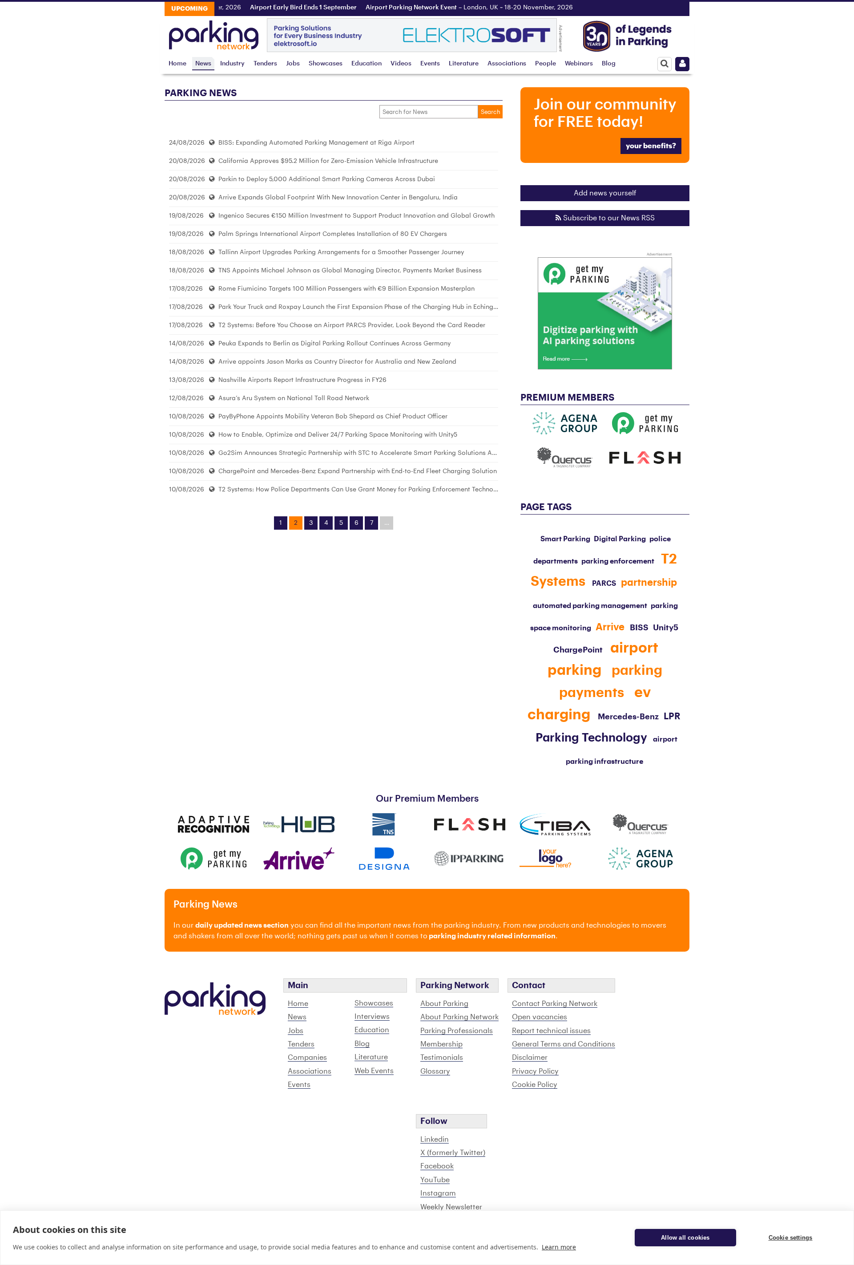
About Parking (444, 1003)
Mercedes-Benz (628, 717)
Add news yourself (605, 193)
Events (430, 63)
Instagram (438, 1193)
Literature (464, 63)
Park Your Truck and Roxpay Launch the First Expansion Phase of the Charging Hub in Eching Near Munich (374, 307)
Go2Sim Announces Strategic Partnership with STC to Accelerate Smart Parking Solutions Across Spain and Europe (390, 453)
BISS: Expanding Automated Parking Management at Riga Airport (316, 142)
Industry (232, 63)
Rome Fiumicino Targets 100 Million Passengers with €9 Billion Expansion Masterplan (346, 288)
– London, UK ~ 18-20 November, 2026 (452, 7)
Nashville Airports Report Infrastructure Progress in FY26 (302, 380)
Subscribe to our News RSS (608, 218)
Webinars (579, 63)
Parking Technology (591, 738)
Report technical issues (551, 1030)
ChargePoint (578, 650)
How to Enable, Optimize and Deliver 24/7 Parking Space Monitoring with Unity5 (337, 434)
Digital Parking (620, 539)
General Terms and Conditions (563, 1044)
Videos (401, 63)
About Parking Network (459, 1017)
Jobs (293, 63)
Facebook (437, 1166)
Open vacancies (539, 1017)
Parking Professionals (456, 1030)
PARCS (604, 583)
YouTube (435, 1180)
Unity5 (665, 628)
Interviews (372, 1016)
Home (177, 63)
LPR (672, 716)
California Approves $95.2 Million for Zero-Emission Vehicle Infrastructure (327, 161)
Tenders (265, 63)
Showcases (325, 63)
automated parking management (590, 605)
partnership (649, 583)
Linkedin (434, 1139)
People (545, 63)
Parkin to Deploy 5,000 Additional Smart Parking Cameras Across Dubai (326, 179)
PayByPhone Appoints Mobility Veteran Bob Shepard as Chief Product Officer (332, 416)
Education (366, 63)
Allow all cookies (685, 1237)
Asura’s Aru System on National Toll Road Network (293, 398)
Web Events (374, 1070)
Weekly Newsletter (451, 1207)
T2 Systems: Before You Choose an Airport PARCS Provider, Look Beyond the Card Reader (351, 325)
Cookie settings (791, 1237)
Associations (506, 63)
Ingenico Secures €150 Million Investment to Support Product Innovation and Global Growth (356, 215)
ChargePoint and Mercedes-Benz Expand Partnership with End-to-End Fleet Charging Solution (357, 471)
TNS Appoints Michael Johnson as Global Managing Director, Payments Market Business (349, 270)
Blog (609, 63)
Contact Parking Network (554, 1003)
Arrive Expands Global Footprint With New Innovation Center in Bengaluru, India (337, 197)
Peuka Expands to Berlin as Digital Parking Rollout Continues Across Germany (334, 343)
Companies (307, 1057)
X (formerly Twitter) (452, 1152)
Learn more (559, 1247)
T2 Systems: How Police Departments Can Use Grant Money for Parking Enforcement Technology (361, 489)
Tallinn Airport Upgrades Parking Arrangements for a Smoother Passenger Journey (340, 252)
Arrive (610, 627)
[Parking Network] (213, 32)
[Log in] (682, 64)
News (203, 63)
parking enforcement (617, 561)
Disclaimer (530, 1057)
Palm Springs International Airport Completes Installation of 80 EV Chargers (332, 234)
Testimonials (441, 1057)
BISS (639, 628)
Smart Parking (565, 539)
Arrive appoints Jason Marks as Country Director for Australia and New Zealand (336, 361)
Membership (441, 1044)
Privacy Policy (535, 1071)
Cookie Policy (534, 1084)
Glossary (435, 1071)
